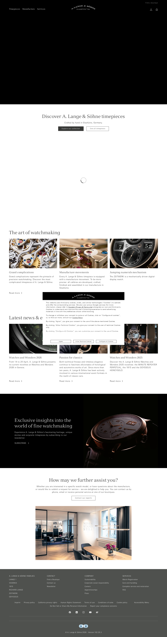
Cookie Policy (77, 317)
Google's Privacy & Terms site (80, 307)
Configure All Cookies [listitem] (106, 341)
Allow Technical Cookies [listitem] (83, 341)
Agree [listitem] (61, 341)
